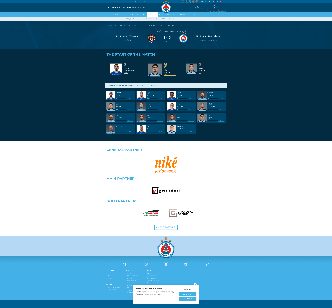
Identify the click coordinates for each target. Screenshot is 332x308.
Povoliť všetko (188, 298)
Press (114, 2)
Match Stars (170, 25)
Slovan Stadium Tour (154, 280)
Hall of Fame (132, 280)
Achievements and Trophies (133, 277)
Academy (171, 14)
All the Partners (166, 227)
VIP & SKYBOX (152, 278)
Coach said (152, 25)
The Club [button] (119, 14)
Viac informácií (140, 297)
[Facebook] (202, 1)
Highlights (195, 25)
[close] (195, 284)
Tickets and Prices (153, 273)
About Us (131, 283)
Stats (109, 278)
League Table (112, 289)
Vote (129, 98)
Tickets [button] (129, 14)
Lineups (122, 25)
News (161, 14)
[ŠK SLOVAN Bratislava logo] (166, 6)
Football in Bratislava (154, 283)
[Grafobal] (166, 190)
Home (108, 19)
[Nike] (166, 165)
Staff (109, 275)
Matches (116, 19)
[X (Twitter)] (206, 1)
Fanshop (147, 2)
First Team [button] (140, 14)
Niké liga (136, 19)
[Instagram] (213, 1)
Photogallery (183, 25)
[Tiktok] (217, 1)
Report (141, 25)
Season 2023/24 (126, 19)
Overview (112, 25)
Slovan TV (183, 14)
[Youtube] (209, 1)
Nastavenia (187, 289)
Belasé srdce (139, 2)
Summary (132, 25)
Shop (192, 14)
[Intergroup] (151, 213)
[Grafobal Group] (181, 213)
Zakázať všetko (187, 294)
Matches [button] (152, 14)
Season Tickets (152, 275)
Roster (110, 273)
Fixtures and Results (114, 287)
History (130, 273)
